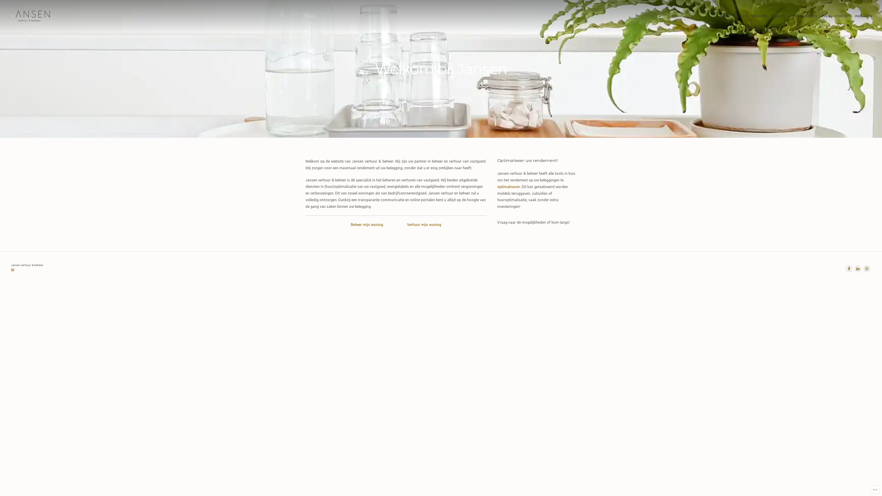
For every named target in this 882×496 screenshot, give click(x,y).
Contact (842, 16)
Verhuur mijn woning (424, 225)
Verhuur (759, 16)
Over (825, 16)
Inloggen (863, 16)
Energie (778, 16)
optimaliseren (508, 187)
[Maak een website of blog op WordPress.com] (12, 270)
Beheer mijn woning (367, 225)
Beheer (740, 16)
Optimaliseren (803, 16)
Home (724, 16)
